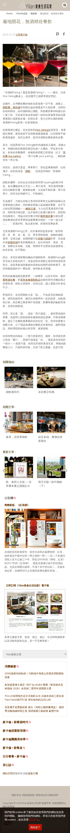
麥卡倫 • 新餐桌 (12, 747)
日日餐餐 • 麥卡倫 (14, 756)
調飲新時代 (12, 391)
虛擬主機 (33, 773)
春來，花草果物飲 (16, 436)
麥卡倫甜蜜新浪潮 (14, 730)
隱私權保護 (28, 795)
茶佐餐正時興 (46, 391)
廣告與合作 (42, 795)
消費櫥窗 (10, 666)
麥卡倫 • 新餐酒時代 (15, 722)
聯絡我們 (53, 795)
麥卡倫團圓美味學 (14, 739)
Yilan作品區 (21, 13)
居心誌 (7, 764)
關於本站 (16, 795)
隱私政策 (34, 819)
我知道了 (35, 827)
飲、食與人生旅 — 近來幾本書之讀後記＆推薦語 (19, 485)
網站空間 (8, 773)
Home (9, 13)
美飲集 (34, 13)
